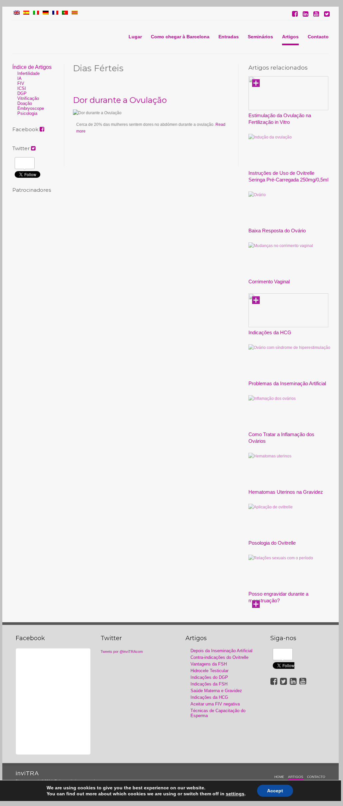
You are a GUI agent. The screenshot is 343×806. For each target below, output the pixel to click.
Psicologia (27, 113)
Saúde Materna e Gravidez (216, 690)
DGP (22, 93)
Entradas (228, 36)
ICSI (21, 88)
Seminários (260, 36)
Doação (24, 103)
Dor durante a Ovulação (120, 100)
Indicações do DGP (209, 677)
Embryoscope (30, 108)
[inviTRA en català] (75, 13)
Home (279, 777)
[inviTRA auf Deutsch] (46, 13)
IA (19, 78)
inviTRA (27, 773)
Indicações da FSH (208, 683)
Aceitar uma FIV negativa (215, 703)
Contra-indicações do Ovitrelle (219, 657)
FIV (20, 83)
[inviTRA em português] (65, 13)
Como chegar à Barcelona (180, 36)
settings (235, 793)
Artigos (290, 36)
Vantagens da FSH (208, 664)
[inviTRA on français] (55, 13)
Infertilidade (28, 73)
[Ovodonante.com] (26, 13)
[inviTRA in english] (17, 13)
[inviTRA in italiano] (36, 13)
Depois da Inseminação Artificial (221, 650)
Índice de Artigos (32, 67)
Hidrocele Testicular (209, 670)
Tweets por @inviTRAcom (122, 652)
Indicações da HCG (209, 697)
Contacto (318, 36)
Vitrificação (28, 98)
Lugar (135, 36)
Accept (275, 790)
